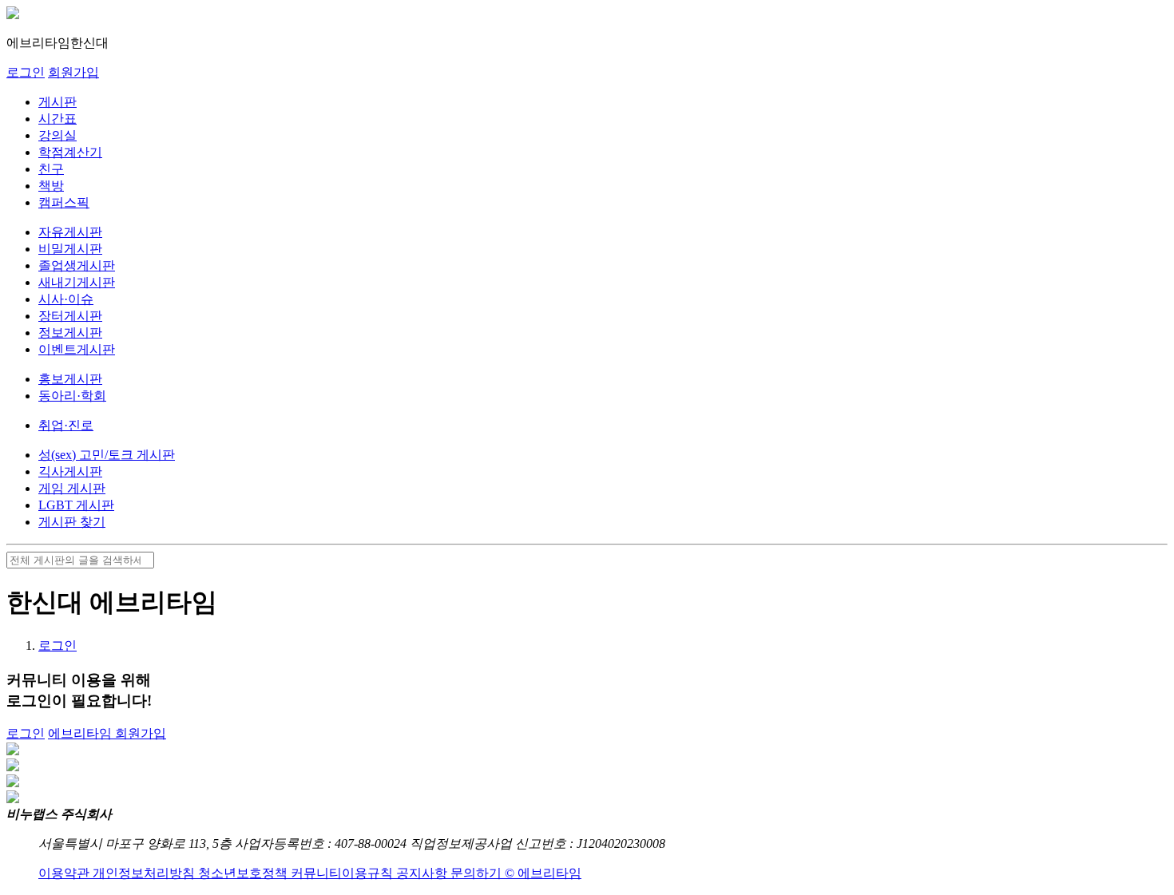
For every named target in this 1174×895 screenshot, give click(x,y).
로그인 (25, 72)
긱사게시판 (70, 471)
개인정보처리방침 (145, 873)
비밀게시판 (70, 248)
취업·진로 (65, 425)
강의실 (57, 135)
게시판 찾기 (71, 522)
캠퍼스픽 (63, 202)
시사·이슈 (65, 299)
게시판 (57, 102)
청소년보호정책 (244, 873)
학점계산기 (70, 152)
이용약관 (65, 873)
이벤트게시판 (76, 349)
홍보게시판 (70, 379)
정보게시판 (70, 332)
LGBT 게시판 (76, 505)
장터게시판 (70, 316)
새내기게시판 (76, 282)
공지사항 (423, 873)
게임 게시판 (71, 488)
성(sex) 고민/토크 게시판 (106, 454)
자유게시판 (70, 232)
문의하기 (477, 873)
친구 (51, 169)
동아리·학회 (72, 395)
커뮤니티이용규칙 (343, 873)
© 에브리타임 (543, 873)
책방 (51, 185)
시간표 (57, 118)
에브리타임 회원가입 (107, 733)
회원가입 (73, 72)
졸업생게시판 (76, 265)
